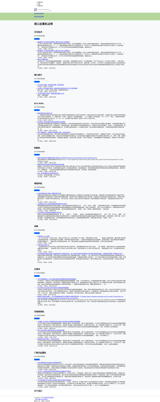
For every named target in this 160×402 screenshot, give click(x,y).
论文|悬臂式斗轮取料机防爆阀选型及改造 (50, 212)
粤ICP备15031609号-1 (42, 399)
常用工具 (40, 2)
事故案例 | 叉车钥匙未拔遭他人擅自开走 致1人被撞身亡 (54, 42)
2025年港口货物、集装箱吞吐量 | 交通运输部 (51, 84)
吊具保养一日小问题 (44, 236)
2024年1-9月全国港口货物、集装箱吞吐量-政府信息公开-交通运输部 (57, 88)
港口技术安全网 (49, 397)
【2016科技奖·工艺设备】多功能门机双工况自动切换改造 (54, 380)
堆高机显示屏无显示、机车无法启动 (48, 339)
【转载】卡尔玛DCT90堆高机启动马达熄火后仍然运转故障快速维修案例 (59, 321)
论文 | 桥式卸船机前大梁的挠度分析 (48, 173)
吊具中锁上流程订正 (44, 245)
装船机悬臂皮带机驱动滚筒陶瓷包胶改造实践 (51, 164)
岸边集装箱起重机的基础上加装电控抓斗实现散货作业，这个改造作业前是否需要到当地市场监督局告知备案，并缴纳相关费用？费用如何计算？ (80, 253)
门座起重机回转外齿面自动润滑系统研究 (50, 362)
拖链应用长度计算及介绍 (45, 113)
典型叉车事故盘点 (43, 59)
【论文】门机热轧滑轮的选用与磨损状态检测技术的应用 (54, 371)
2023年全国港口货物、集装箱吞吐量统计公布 (51, 93)
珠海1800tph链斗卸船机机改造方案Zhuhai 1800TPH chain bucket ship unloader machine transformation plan (67, 157)
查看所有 (37, 39)
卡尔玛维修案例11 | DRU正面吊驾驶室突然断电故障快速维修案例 (57, 279)
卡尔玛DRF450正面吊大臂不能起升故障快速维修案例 (53, 287)
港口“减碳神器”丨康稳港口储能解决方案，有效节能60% (54, 132)
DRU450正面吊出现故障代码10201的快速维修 (51, 330)
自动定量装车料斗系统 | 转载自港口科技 (49, 193)
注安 (39, 4)
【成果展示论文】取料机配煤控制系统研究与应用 (52, 204)
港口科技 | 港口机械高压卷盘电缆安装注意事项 (51, 122)
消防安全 (40, 5)
